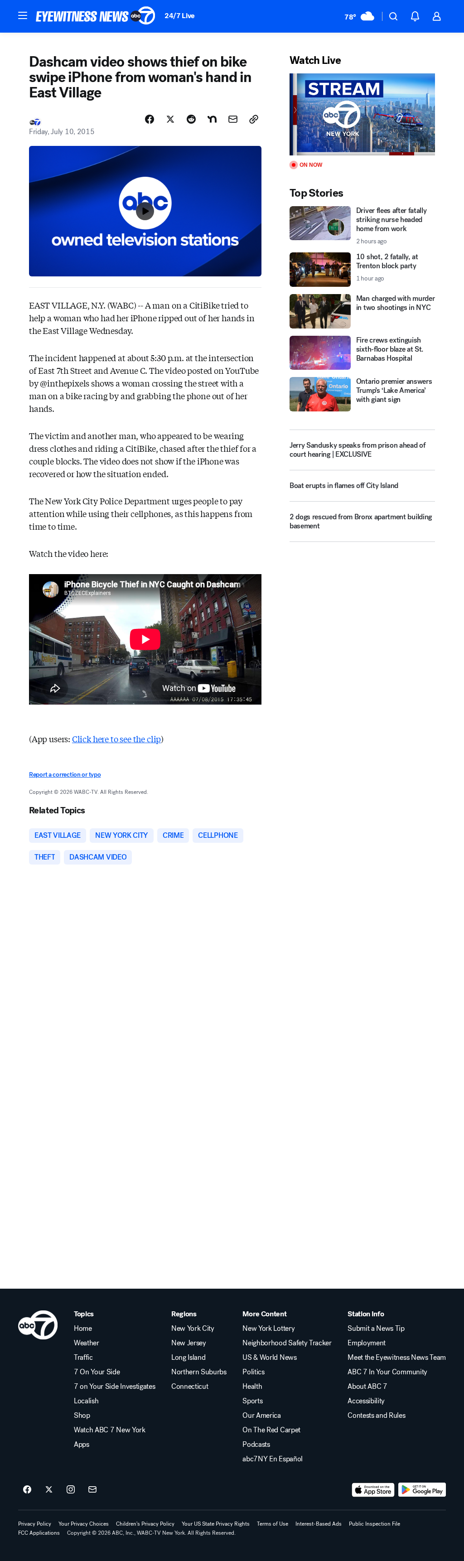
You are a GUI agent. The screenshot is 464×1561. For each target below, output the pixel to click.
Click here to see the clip (116, 738)
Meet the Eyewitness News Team (397, 1357)
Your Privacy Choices (83, 1524)
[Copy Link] (253, 119)
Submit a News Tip (376, 1328)
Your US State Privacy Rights (216, 1524)
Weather (86, 1343)
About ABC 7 (367, 1386)
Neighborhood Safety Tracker (286, 1343)
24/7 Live (179, 15)
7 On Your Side (97, 1372)
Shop (82, 1415)
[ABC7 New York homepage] (95, 16)
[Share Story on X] (170, 119)
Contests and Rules (376, 1415)
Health (252, 1386)
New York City (192, 1328)
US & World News (269, 1357)
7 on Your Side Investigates (114, 1386)
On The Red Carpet (271, 1430)
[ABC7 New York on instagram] (71, 1490)
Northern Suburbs (199, 1372)
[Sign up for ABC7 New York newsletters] (92, 1490)
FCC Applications (39, 1533)
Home (83, 1328)
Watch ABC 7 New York (109, 1430)
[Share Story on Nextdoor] (212, 119)
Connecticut (189, 1386)
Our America (261, 1415)
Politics (253, 1372)
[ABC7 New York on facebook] (27, 1490)
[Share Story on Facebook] (149, 119)
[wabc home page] (38, 1324)
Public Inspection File (374, 1524)
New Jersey (188, 1343)
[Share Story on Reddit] (191, 119)
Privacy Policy (34, 1524)
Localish (86, 1401)
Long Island (188, 1357)
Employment (367, 1343)
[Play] (362, 114)
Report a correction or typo (65, 774)
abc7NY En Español (272, 1459)
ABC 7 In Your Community (387, 1372)
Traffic (83, 1357)
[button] (22, 15)
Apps (81, 1444)
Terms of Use (272, 1524)
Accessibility (366, 1401)
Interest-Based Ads (318, 1524)
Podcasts (256, 1444)
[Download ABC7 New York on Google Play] (422, 1490)
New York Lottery (268, 1328)
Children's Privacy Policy (145, 1524)
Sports (252, 1401)
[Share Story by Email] (233, 119)
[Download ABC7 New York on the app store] (373, 1490)
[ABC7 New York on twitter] (49, 1490)
